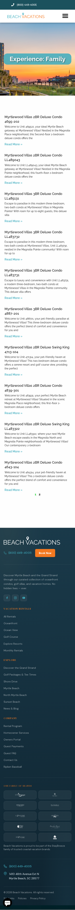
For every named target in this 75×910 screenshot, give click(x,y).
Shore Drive (10, 681)
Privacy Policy (38, 898)
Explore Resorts (13, 643)
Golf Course (11, 636)
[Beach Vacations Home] (32, 541)
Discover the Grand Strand (20, 667)
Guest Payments (14, 746)
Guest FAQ (10, 753)
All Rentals (10, 616)
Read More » (13, 144)
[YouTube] (23, 598)
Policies (22, 898)
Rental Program (13, 726)
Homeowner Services (16, 732)
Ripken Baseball (13, 766)
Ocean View (11, 630)
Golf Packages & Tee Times (20, 674)
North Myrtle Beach (15, 695)
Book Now (45, 553)
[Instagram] (15, 598)
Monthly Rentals (13, 650)
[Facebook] (7, 598)
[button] (65, 16)
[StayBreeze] (20, 794)
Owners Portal (12, 739)
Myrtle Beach (11, 688)
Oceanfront (10, 623)
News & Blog (11, 708)
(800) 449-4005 (19, 553)
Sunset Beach (12, 701)
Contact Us (10, 760)
